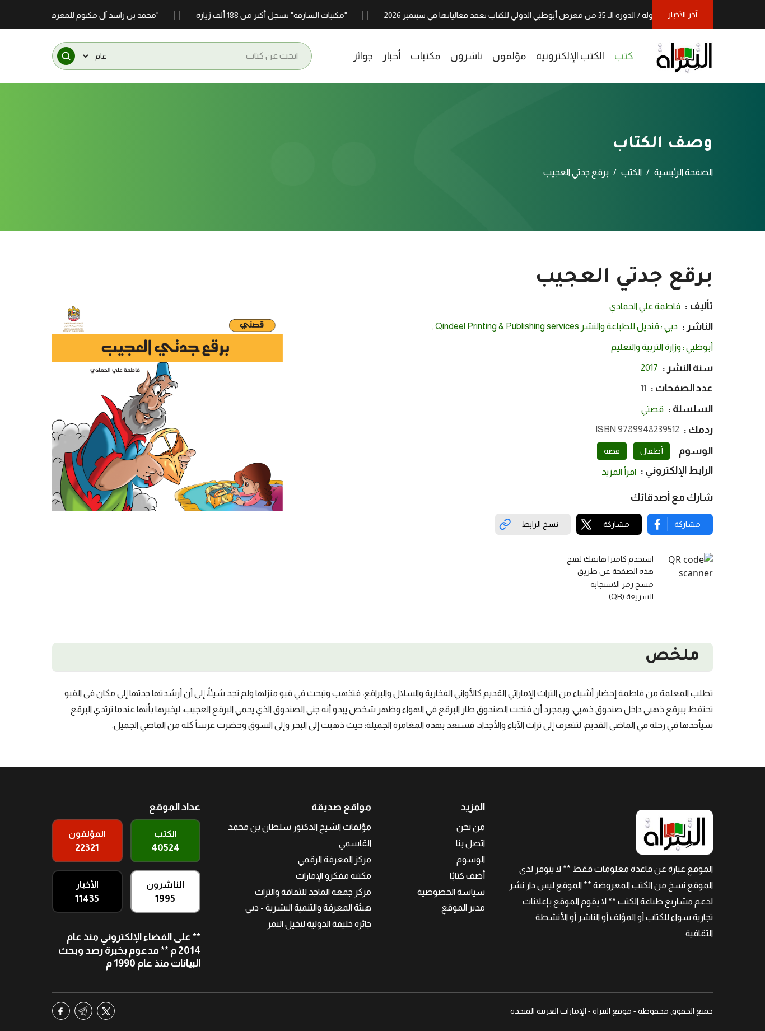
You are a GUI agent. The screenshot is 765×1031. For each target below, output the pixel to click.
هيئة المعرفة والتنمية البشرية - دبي (308, 907)
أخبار (391, 56)
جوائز (363, 56)
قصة (612, 450)
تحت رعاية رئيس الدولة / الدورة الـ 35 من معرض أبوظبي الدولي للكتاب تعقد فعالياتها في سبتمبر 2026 (567, 15)
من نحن (470, 827)
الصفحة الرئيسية (683, 172)
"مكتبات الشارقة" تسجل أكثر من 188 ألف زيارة (289, 15)
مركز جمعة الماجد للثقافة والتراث (313, 892)
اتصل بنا (470, 843)
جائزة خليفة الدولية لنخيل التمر (319, 924)
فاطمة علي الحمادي (644, 306)
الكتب (631, 172)
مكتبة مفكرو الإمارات (333, 875)
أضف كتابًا (467, 875)
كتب (623, 56)
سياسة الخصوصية (451, 892)
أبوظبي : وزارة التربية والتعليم (662, 347)
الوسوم (470, 859)
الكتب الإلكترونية (570, 56)
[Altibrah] (684, 56)
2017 (649, 367)
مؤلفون (509, 56)
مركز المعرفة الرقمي (334, 859)
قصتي (652, 409)
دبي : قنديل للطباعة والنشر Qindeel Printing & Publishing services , (555, 326)
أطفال (651, 450)
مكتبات (425, 56)
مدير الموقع (463, 907)
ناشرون (466, 56)
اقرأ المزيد (618, 472)
